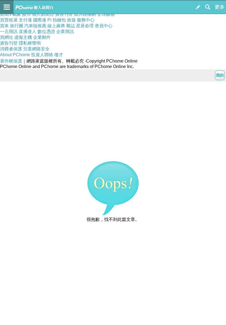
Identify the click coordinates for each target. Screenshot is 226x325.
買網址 (6, 37)
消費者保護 (11, 49)
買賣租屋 (9, 20)
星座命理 (85, 25)
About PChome (15, 54)
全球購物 (106, 14)
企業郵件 (42, 37)
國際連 (39, 20)
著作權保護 (11, 61)
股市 (26, 14)
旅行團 (16, 25)
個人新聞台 (43, 14)
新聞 (4, 14)
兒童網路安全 (36, 49)
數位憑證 (46, 31)
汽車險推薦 (35, 25)
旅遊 (71, 20)
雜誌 (70, 25)
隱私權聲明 (30, 43)
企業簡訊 (65, 31)
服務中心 (86, 20)
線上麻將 (56, 25)
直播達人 (27, 31)
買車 (4, 25)
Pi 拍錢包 (56, 20)
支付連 (25, 20)
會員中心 (103, 25)
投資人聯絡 (42, 54)
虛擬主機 (23, 37)
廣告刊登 (64, 14)
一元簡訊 (9, 31)
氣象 (16, 14)
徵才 (58, 54)
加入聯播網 (85, 14)
